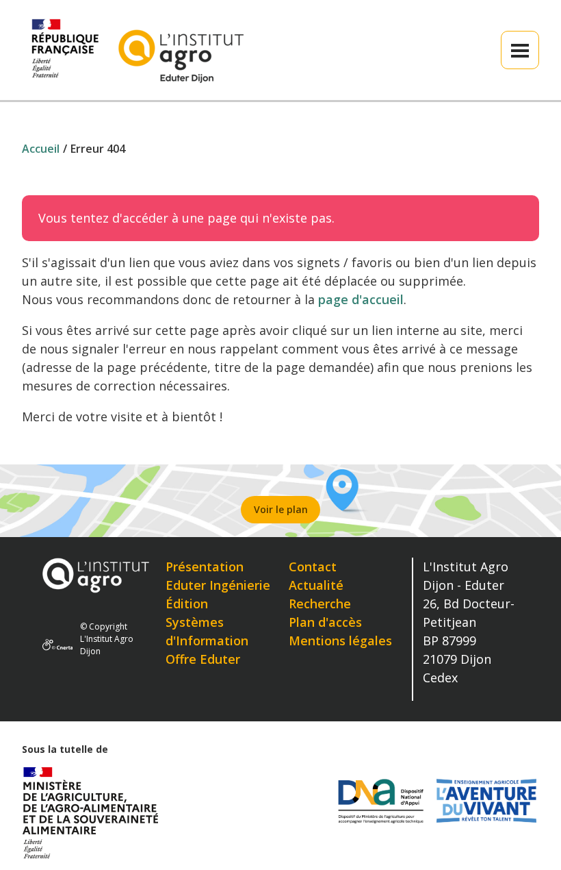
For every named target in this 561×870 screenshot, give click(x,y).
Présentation (205, 566)
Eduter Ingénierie (218, 585)
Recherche (320, 603)
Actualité (316, 585)
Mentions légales (340, 640)
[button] (520, 50)
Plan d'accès (325, 622)
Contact (313, 566)
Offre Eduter (203, 659)
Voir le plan (281, 509)
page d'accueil (361, 299)
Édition (187, 603)
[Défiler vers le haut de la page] (531, 840)
